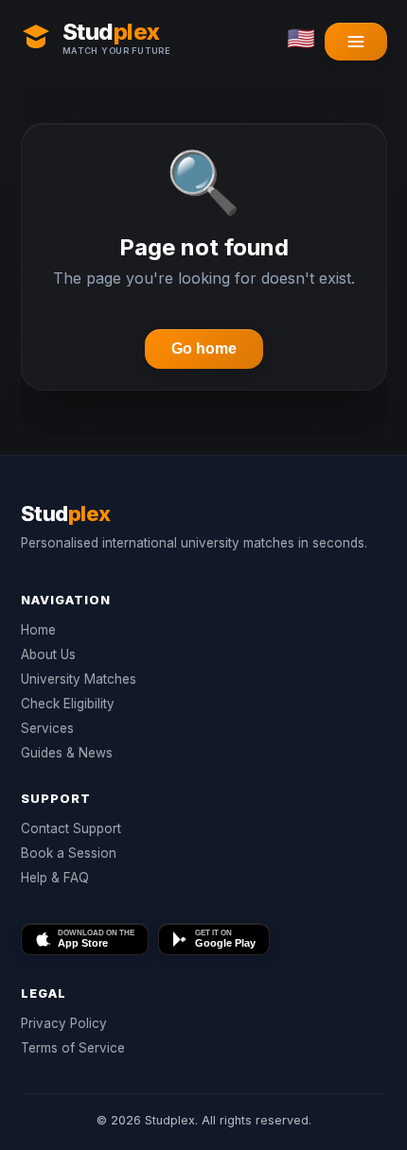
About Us (48, 654)
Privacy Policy (64, 1023)
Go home (204, 348)
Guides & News (67, 752)
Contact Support (71, 828)
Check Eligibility (68, 703)
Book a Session (68, 853)
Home (38, 629)
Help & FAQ (55, 877)
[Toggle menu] (356, 42)
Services (47, 728)
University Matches (78, 679)
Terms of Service (73, 1047)
